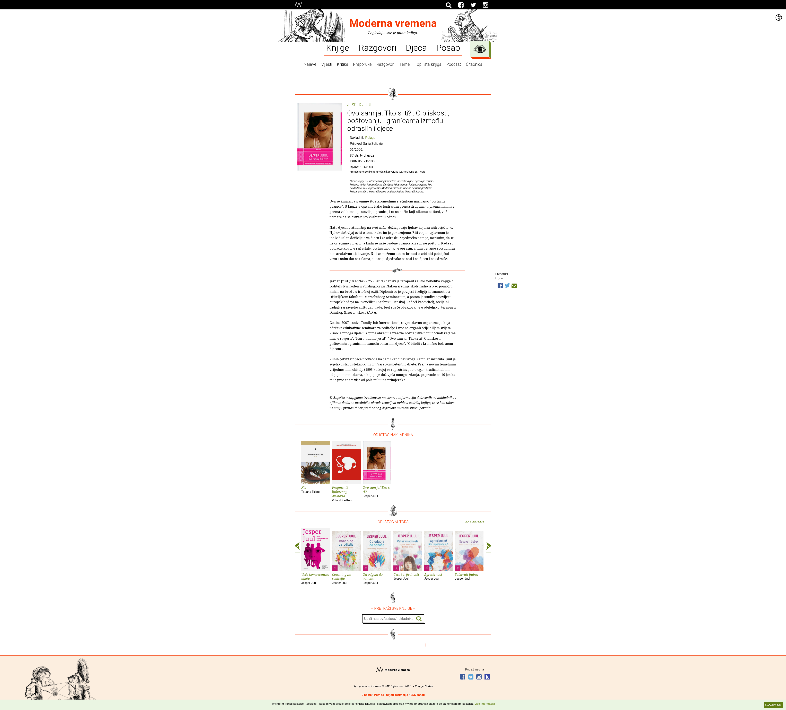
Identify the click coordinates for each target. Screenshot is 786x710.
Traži (418, 618)
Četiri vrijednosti (406, 576)
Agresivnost (433, 576)
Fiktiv (429, 686)
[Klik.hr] (487, 677)
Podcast (453, 64)
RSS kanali (417, 694)
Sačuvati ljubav (467, 576)
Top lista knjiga (428, 64)
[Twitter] (473, 5)
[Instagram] (485, 5)
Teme (404, 64)
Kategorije (479, 49)
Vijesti (326, 64)
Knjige (337, 47)
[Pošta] (514, 285)
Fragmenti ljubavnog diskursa (342, 493)
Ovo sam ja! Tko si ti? (376, 491)
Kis (310, 489)
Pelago (370, 138)
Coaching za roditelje (341, 578)
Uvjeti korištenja (397, 694)
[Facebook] (461, 5)
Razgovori (377, 47)
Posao (448, 47)
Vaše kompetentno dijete (315, 578)
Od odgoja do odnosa (373, 578)
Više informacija (484, 703)
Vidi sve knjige (474, 521)
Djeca (416, 47)
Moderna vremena (393, 23)
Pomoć (379, 694)
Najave (310, 64)
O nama (366, 694)
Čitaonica (474, 64)
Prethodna (297, 547)
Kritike (342, 64)
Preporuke (362, 64)
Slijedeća (488, 547)
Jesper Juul (360, 105)
